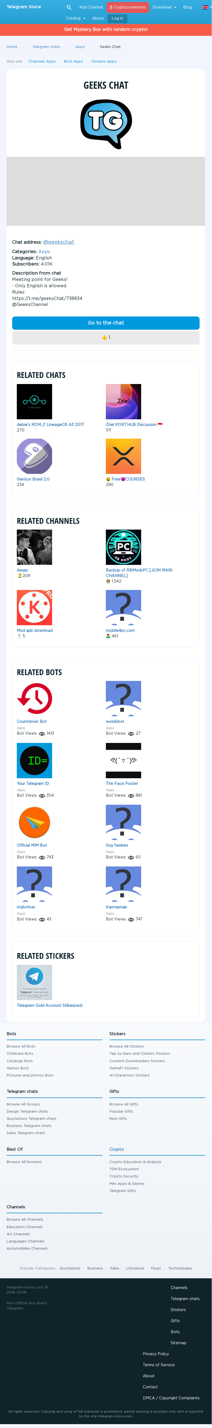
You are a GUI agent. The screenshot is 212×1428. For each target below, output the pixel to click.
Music (156, 1268)
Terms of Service (159, 1365)
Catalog (73, 18)
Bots (175, 1332)
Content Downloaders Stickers (137, 1061)
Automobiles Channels (27, 1248)
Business (95, 1268)
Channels (179, 1288)
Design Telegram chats (27, 1111)
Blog (187, 7)
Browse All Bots (21, 1046)
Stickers (178, 1310)
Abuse (98, 18)
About (149, 1376)
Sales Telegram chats (26, 1133)
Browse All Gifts (123, 1104)
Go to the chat (106, 323)
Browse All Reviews (24, 1162)
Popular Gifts (121, 1111)
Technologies (180, 1268)
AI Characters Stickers (129, 1075)
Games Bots (18, 1068)
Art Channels (18, 1234)
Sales (114, 1268)
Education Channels (25, 1227)
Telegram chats (185, 1299)
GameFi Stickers (124, 1068)
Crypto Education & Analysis (135, 1162)
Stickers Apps (104, 61)
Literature (135, 1268)
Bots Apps (73, 61)
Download (161, 7)
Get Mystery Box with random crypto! (106, 30)
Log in (117, 18)
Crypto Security (123, 1176)
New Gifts (118, 1118)
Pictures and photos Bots (30, 1075)
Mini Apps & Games (126, 1183)
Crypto (116, 1149)
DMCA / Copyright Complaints (171, 1398)
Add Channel (91, 7)
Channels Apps (42, 61)
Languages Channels (25, 1241)
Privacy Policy (156, 1354)
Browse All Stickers (126, 1046)
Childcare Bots (20, 1053)
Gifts (175, 1321)
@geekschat (58, 242)
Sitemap (178, 1343)
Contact (150, 1387)
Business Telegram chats (29, 1126)
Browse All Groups (23, 1104)
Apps (44, 252)
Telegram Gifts (122, 1191)
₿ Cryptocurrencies (128, 7)
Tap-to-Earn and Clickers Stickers (139, 1053)
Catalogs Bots (20, 1061)
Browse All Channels (25, 1219)
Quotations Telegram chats (32, 1118)
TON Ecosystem (124, 1169)
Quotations (70, 1268)
